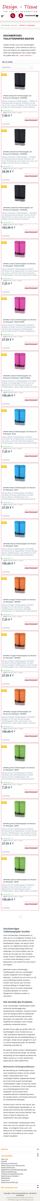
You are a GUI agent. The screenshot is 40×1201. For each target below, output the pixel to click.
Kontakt (4, 1161)
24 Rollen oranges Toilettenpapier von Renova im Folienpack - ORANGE (19, 657)
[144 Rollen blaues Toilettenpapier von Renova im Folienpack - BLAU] (20, 529)
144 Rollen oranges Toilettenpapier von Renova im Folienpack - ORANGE (17, 713)
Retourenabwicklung (8, 1172)
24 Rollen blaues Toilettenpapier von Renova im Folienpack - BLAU (19, 489)
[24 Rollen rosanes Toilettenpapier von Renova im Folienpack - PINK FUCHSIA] (20, 305)
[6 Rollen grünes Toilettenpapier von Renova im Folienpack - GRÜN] (20, 753)
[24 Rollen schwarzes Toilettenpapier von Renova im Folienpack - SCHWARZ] (20, 137)
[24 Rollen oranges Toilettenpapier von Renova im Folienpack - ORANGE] (20, 641)
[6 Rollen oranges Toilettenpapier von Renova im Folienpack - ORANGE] (20, 585)
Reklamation (5, 1178)
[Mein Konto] (20, 15)
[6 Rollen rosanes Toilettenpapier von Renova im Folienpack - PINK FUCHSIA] (20, 249)
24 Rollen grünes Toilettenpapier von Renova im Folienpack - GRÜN (19, 825)
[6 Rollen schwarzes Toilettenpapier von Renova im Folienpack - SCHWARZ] (20, 81)
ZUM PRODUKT (31, 120)
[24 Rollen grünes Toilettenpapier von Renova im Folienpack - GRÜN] (20, 809)
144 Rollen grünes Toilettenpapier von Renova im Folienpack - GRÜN (19, 881)
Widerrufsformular (8, 1168)
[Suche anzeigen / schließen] (12, 15)
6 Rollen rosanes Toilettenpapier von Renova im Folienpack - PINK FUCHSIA (19, 265)
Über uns (4, 1159)
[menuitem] (2, 15)
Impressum (5, 1180)
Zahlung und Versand (9, 1163)
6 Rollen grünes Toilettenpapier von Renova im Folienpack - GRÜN (19, 769)
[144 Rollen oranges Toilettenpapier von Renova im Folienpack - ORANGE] (20, 697)
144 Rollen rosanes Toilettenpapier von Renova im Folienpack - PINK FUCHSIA (17, 377)
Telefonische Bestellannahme (12, 1174)
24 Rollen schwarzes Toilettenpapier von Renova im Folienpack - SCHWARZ (17, 153)
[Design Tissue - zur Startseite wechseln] (20, 8)
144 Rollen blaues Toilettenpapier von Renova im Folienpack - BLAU (19, 545)
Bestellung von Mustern (10, 1176)
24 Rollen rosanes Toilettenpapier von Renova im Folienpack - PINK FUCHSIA (19, 321)
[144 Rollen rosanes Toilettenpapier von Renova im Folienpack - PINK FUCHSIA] (20, 361)
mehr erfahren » (26, 55)
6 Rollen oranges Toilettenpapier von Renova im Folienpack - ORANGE (19, 601)
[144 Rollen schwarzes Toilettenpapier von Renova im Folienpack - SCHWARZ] (20, 193)
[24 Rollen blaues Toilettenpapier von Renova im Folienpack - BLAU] (20, 473)
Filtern (8, 62)
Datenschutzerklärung (9, 1182)
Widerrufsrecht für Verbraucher (13, 1165)
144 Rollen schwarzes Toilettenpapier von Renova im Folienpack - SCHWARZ (18, 209)
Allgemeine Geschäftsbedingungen (14, 1170)
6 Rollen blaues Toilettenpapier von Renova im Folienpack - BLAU (20, 433)
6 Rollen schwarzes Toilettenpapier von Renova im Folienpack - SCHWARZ (17, 97)
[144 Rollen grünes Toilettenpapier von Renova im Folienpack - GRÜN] (20, 865)
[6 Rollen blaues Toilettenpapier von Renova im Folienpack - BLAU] (20, 417)
